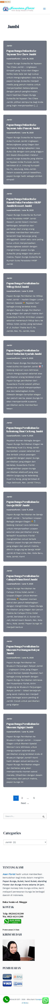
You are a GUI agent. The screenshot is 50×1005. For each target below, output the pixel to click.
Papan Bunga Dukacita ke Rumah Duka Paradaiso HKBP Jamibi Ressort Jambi (24, 202)
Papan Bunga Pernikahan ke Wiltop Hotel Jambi (23, 285)
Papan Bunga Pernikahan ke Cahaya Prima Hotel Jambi (23, 577)
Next (25, 803)
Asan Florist (9, 874)
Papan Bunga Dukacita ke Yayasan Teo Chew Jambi (21, 52)
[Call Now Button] (6, 999)
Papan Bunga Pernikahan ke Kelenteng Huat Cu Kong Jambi (25, 429)
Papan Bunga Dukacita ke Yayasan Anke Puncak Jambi (23, 126)
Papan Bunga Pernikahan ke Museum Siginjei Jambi (23, 725)
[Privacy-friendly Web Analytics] (5, 1)
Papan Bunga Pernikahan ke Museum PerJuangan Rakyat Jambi (23, 650)
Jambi (9, 46)
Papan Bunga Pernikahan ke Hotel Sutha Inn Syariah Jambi (24, 352)
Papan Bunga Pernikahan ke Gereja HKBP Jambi (23, 503)
